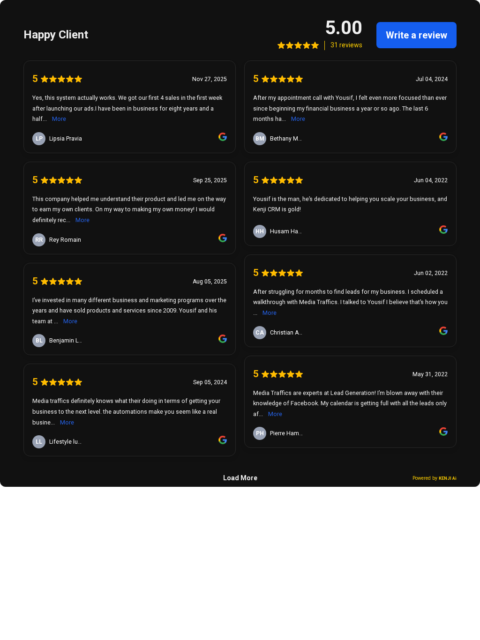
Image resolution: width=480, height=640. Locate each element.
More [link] (59, 118)
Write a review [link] (416, 35)
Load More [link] (240, 478)
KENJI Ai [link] (448, 478)
